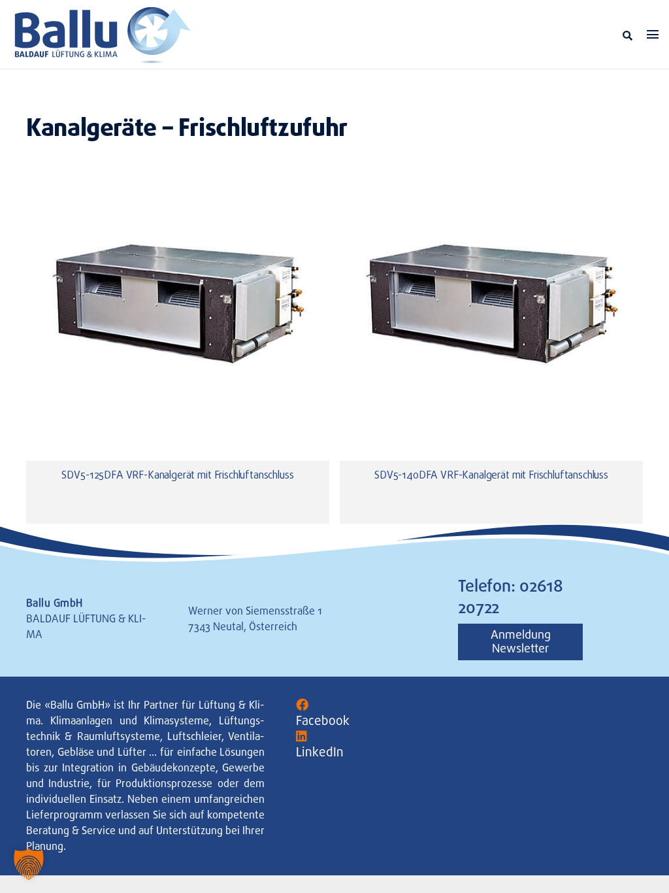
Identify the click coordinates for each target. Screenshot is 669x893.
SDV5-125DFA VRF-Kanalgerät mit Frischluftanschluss (177, 476)
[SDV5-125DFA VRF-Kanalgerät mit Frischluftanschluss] (177, 298)
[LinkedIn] (301, 736)
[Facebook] (302, 705)
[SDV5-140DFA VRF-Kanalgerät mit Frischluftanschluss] (491, 298)
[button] (627, 36)
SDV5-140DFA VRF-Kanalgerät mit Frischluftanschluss (491, 476)
